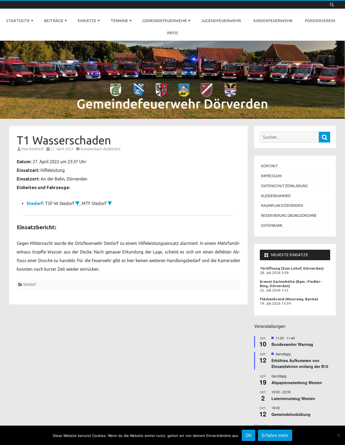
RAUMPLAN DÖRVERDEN (282, 205)
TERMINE (119, 20)
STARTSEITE (18, 20)
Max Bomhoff (32, 149)
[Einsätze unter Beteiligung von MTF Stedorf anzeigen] (110, 203)
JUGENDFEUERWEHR (221, 20)
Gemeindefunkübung (290, 414)
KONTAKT (269, 166)
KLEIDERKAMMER (276, 196)
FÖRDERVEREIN (320, 20)
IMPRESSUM (271, 176)
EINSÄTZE (87, 20)
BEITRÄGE (53, 20)
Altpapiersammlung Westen (296, 382)
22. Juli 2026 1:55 (274, 290)
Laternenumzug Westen (293, 398)
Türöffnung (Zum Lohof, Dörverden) (292, 268)
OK (248, 435)
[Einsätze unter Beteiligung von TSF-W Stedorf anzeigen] (77, 203)
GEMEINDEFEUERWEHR (164, 20)
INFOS (172, 32)
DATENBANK (271, 225)
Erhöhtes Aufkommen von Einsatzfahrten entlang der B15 (299, 363)
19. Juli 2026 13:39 (275, 303)
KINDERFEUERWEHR (272, 20)
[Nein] (338, 435)
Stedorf (34, 203)
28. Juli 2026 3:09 (274, 273)
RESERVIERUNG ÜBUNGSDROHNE (289, 215)
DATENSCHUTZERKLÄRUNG (284, 186)
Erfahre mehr (275, 435)
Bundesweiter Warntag (292, 344)
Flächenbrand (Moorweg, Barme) (289, 299)
